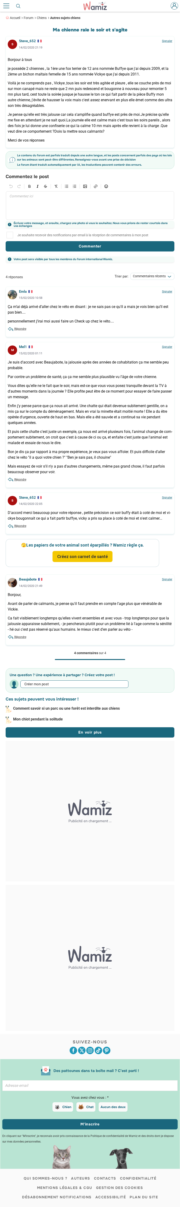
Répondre (20, 328)
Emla (23, 291)
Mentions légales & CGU (64, 1187)
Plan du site (144, 1197)
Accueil (15, 18)
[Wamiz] (97, 6)
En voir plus (90, 732)
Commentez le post (27, 177)
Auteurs (80, 1178)
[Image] (85, 186)
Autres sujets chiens (65, 18)
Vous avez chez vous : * (90, 1097)
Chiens (42, 18)
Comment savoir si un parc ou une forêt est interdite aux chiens (66, 708)
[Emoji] (106, 186)
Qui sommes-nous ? (46, 1178)
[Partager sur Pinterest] (106, 1050)
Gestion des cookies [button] (119, 1187)
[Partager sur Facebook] (73, 1050)
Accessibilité (110, 1197)
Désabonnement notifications (57, 1197)
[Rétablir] (19, 186)
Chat (90, 1107)
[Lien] (95, 186)
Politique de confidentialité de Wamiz (114, 1136)
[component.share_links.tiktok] (98, 1050)
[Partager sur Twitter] (82, 1050)
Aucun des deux (113, 1107)
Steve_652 (27, 41)
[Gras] (29, 186)
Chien (66, 1107)
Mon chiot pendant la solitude (38, 719)
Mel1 (23, 347)
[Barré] (45, 186)
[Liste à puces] (66, 186)
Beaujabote (28, 579)
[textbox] (90, 205)
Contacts (105, 1178)
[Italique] (37, 186)
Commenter (90, 246)
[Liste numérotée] (74, 186)
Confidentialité (138, 1178)
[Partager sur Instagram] (90, 1050)
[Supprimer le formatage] (56, 186)
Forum (28, 18)
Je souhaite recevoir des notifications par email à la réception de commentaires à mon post (82, 235)
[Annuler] (11, 186)
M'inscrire (90, 1124)
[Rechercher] (18, 6)
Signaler (167, 41)
